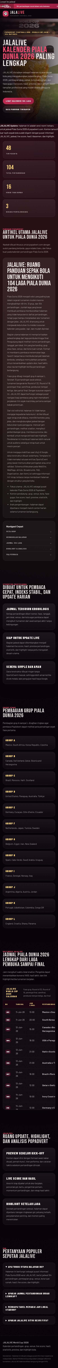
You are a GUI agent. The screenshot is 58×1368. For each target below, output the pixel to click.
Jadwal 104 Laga (29, 543)
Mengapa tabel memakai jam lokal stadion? (26, 1308)
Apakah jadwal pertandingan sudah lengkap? (27, 1295)
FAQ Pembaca (29, 554)
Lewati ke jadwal (7, 1)
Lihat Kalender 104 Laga (18, 101)
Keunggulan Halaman (29, 537)
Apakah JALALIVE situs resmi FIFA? (28, 1320)
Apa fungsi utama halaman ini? (26, 1266)
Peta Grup (29, 531)
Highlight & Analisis (29, 549)
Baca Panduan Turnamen (18, 109)
